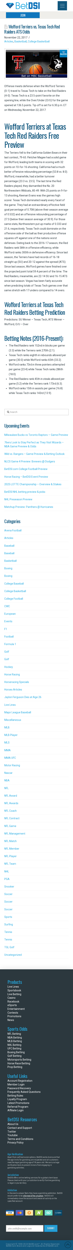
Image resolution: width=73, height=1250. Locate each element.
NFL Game (10, 826)
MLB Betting (14, 1041)
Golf (6, 651)
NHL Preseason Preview (18, 499)
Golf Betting (14, 1055)
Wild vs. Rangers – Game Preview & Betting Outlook (34, 453)
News (10, 1020)
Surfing (8, 924)
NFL (6, 788)
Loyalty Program (17, 1099)
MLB (7, 727)
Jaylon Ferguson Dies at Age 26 (22, 697)
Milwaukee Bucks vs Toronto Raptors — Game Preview (36, 434)
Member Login (16, 1084)
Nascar (8, 772)
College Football (13, 598)
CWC (7, 606)
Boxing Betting (16, 1052)
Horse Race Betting (18, 1063)
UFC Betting (14, 1048)
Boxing (8, 568)
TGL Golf (9, 947)
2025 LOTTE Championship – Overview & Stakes (32, 484)
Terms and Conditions (20, 1138)
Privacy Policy (15, 1142)
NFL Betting (14, 1033)
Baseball (9, 545)
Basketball (20, 41)
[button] (62, 5)
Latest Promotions (18, 1102)
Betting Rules (15, 1095)
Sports (8, 916)
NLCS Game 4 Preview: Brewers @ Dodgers (29, 461)
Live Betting (14, 994)
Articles (8, 41)
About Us (12, 1124)
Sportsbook (14, 990)
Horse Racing (12, 674)
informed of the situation (33, 1196)
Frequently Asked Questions (24, 1091)
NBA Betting (14, 1037)
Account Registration (19, 1080)
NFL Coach (10, 810)
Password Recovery (19, 1088)
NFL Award (10, 795)
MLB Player (11, 735)
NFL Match (10, 841)
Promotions (14, 1016)
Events (8, 621)
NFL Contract (11, 818)
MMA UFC (10, 757)
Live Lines (10, 704)
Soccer (8, 894)
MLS (7, 742)
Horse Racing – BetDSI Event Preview (26, 476)
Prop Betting (14, 1066)
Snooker (9, 886)
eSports (12, 1005)
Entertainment (16, 1008)
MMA (7, 750)
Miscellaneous (12, 719)
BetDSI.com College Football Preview (26, 469)
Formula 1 (10, 644)
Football (9, 636)
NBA (7, 780)
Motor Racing (12, 765)
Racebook (13, 1001)
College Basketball (39, 41)
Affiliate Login (15, 1110)
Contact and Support (19, 1127)
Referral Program (17, 1106)
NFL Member (11, 848)
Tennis (8, 931)
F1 (5, 629)
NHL (6, 871)
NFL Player (10, 856)
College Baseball (14, 583)
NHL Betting (14, 1044)
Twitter (11, 1131)
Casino (11, 997)
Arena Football (13, 530)
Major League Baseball (17, 712)
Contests (12, 1012)
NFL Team (10, 863)
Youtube (12, 1135)
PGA (7, 879)
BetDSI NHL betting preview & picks (24, 491)
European (10, 613)
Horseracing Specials (16, 682)
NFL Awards (11, 803)
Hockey (8, 666)
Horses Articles (13, 689)
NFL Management (14, 833)
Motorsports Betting (19, 1059)
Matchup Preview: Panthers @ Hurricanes (28, 506)
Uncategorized (13, 954)
